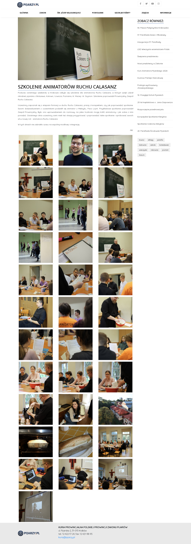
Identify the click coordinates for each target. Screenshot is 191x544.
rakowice (154, 150)
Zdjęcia (145, 12)
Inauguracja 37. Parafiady (149, 42)
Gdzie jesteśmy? (122, 12)
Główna (24, 12)
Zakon (42, 12)
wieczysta (143, 150)
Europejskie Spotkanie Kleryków (152, 116)
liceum (141, 155)
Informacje (165, 12)
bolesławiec (164, 145)
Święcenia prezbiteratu (147, 56)
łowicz (141, 140)
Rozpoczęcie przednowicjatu (150, 109)
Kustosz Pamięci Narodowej (150, 78)
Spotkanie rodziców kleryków (150, 124)
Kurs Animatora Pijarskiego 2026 (152, 71)
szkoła (152, 145)
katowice (142, 145)
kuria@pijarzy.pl (66, 537)
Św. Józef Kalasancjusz (69, 12)
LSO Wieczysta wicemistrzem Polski (153, 49)
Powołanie (97, 12)
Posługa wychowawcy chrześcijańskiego (147, 86)
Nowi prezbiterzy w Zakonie (150, 63)
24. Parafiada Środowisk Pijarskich (153, 131)
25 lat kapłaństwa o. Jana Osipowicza (155, 102)
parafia (160, 140)
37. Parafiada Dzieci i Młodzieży (151, 35)
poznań (165, 150)
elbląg (150, 140)
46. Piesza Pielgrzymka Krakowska (152, 28)
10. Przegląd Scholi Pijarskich (150, 95)
